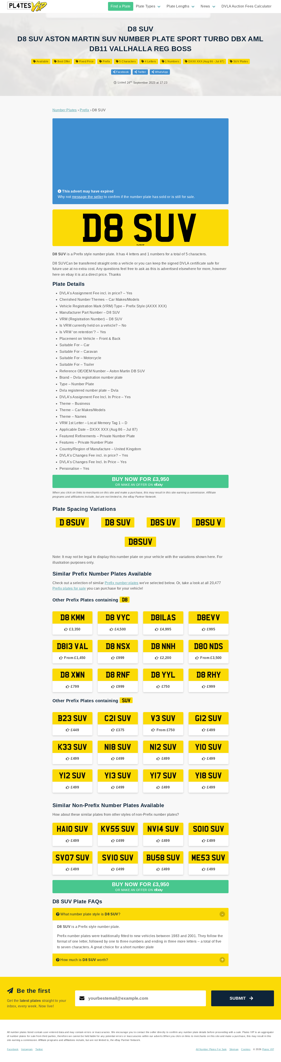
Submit (238, 998)
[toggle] (222, 914)
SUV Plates (240, 61)
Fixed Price (86, 61)
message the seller (87, 197)
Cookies (245, 1049)
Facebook (122, 72)
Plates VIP (268, 1049)
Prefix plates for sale (69, 588)
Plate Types (145, 6)
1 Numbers (171, 61)
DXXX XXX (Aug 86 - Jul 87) (205, 61)
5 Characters (127, 61)
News (205, 6)
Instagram (27, 1049)
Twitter (141, 72)
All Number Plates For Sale (211, 1049)
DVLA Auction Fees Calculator (246, 6)
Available (42, 61)
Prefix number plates (122, 583)
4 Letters (150, 61)
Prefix (106, 61)
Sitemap (234, 1049)
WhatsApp (161, 72)
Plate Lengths (178, 6)
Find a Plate (121, 6)
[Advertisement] (139, 155)
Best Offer (63, 61)
